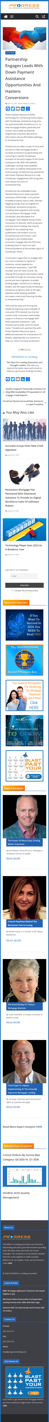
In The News (10, 53)
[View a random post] (43, 17)
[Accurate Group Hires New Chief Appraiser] (24, 420)
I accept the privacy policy (26, 590)
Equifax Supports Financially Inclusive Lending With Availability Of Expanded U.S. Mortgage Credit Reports (26, 392)
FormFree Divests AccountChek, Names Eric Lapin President (23, 403)
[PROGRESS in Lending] (6, 17)
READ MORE (13, 858)
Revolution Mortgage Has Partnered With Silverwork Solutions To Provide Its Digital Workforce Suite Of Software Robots (23, 497)
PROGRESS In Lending (27, 103)
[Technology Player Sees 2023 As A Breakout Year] (24, 519)
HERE (39, 1126)
